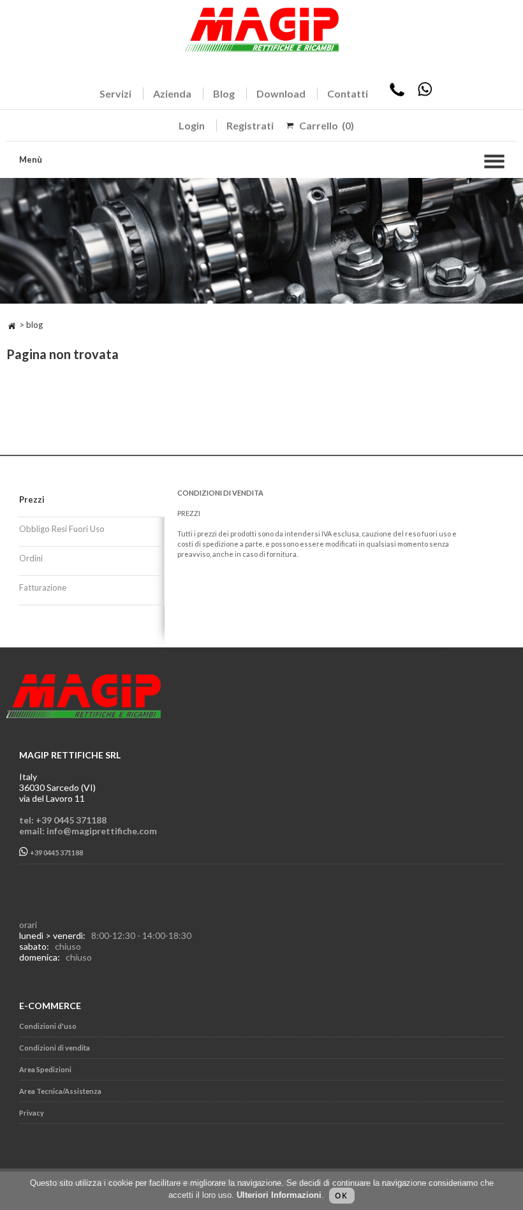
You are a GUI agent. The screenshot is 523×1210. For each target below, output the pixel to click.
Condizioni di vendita (54, 1048)
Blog (224, 93)
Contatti (347, 93)
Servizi (115, 93)
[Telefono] (397, 93)
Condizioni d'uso (48, 1026)
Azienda (172, 93)
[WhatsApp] (424, 93)
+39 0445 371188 (56, 853)
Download (281, 93)
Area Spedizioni (45, 1069)
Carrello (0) (326, 125)
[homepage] (11, 325)
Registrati (250, 125)
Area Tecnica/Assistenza (60, 1091)
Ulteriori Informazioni (279, 1195)
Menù (30, 159)
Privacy (31, 1113)
